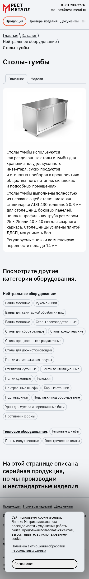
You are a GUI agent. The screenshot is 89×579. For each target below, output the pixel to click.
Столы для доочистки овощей (28, 350)
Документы (69, 21)
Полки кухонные (18, 378)
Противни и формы (20, 416)
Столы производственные (56, 322)
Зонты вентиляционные (61, 369)
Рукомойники (46, 303)
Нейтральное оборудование (30, 41)
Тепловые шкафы (65, 431)
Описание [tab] (16, 79)
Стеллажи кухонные (21, 369)
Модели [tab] (37, 79)
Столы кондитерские (66, 331)
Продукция (14, 21)
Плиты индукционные (22, 441)
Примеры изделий (42, 21)
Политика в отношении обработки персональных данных (38, 548)
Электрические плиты (62, 441)
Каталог (29, 35)
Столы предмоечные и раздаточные (33, 341)
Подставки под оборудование (57, 397)
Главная (10, 35)
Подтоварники (16, 397)
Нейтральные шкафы (21, 388)
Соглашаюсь (24, 564)
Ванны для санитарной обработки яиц (34, 312)
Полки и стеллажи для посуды (28, 360)
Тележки (44, 378)
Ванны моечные (17, 303)
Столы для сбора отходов (25, 331)
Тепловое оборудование (25, 431)
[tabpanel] (44, 170)
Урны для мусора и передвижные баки (35, 407)
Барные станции (56, 388)
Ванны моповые (17, 322)
